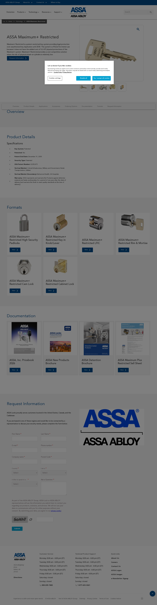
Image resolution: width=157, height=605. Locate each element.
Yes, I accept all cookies (102, 78)
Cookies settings (55, 78)
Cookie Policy (58, 72)
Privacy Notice (67, 72)
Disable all (83, 78)
